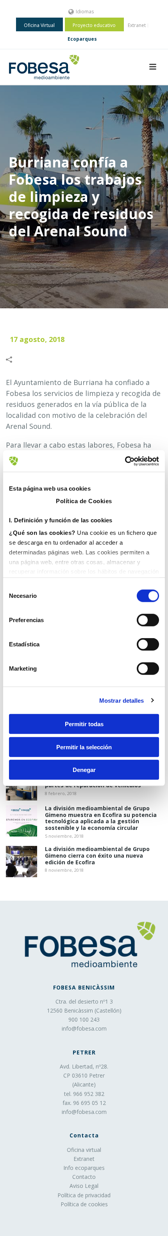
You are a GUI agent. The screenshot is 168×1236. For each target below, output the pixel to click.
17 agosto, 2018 (37, 339)
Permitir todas (84, 724)
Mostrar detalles (121, 700)
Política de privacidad (84, 1195)
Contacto (84, 1176)
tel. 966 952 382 (84, 1093)
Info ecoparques (84, 1167)
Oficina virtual (84, 1149)
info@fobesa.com (84, 1028)
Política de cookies (84, 1204)
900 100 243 (84, 1019)
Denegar (84, 769)
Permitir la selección (84, 746)
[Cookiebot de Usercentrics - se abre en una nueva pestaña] (125, 461)
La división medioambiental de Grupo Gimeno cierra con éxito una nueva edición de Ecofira (97, 855)
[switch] (148, 620)
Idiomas (85, 11)
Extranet (84, 1158)
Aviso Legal (84, 1185)
